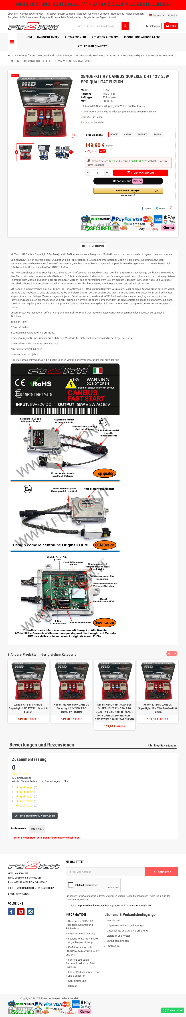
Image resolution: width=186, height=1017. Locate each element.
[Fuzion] (33, 25)
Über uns (13, 13)
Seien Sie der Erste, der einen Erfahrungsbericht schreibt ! (47, 837)
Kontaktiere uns (77, 980)
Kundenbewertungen (31, 13)
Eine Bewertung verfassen (37, 815)
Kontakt (113, 17)
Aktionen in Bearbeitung (81, 933)
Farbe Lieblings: (94, 134)
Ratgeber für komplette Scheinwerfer (60, 17)
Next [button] (174, 653)
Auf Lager (86, 97)
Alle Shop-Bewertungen (162, 745)
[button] (128, 192)
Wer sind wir (113, 920)
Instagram (30, 911)
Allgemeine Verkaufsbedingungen (125, 925)
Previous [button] (169, 653)
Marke (84, 90)
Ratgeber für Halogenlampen (127, 13)
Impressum (113, 945)
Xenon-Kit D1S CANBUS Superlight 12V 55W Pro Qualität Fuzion (157, 708)
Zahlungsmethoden (118, 940)
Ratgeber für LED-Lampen (60, 13)
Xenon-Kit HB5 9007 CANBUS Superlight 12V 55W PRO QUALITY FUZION (71, 708)
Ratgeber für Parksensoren (23, 17)
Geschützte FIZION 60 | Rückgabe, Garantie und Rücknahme (80, 925)
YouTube (21, 911)
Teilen (148, 208)
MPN (83, 101)
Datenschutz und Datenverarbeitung (127, 930)
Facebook (11, 911)
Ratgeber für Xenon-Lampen (93, 13)
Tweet (162, 208)
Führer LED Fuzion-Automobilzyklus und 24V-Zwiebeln (80, 963)
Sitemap (72, 985)
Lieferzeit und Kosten (119, 935)
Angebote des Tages (95, 17)
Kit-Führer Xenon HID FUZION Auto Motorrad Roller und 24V (82, 951)
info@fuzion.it (39, 893)
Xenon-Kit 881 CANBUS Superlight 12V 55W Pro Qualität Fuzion (28, 708)
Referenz (86, 93)
